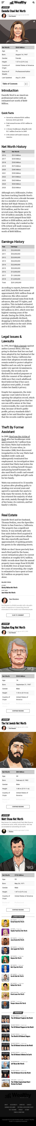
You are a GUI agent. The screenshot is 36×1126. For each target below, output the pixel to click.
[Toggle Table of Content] (25, 84)
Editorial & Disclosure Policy (25, 1107)
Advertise (22, 1105)
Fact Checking (12, 1110)
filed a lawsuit (20, 345)
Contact (29, 1105)
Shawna (11, 831)
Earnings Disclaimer (10, 1107)
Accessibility (13, 1105)
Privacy (21, 1110)
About (6, 1105)
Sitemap (27, 1110)
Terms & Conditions (19, 1112)
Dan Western (12, 16)
